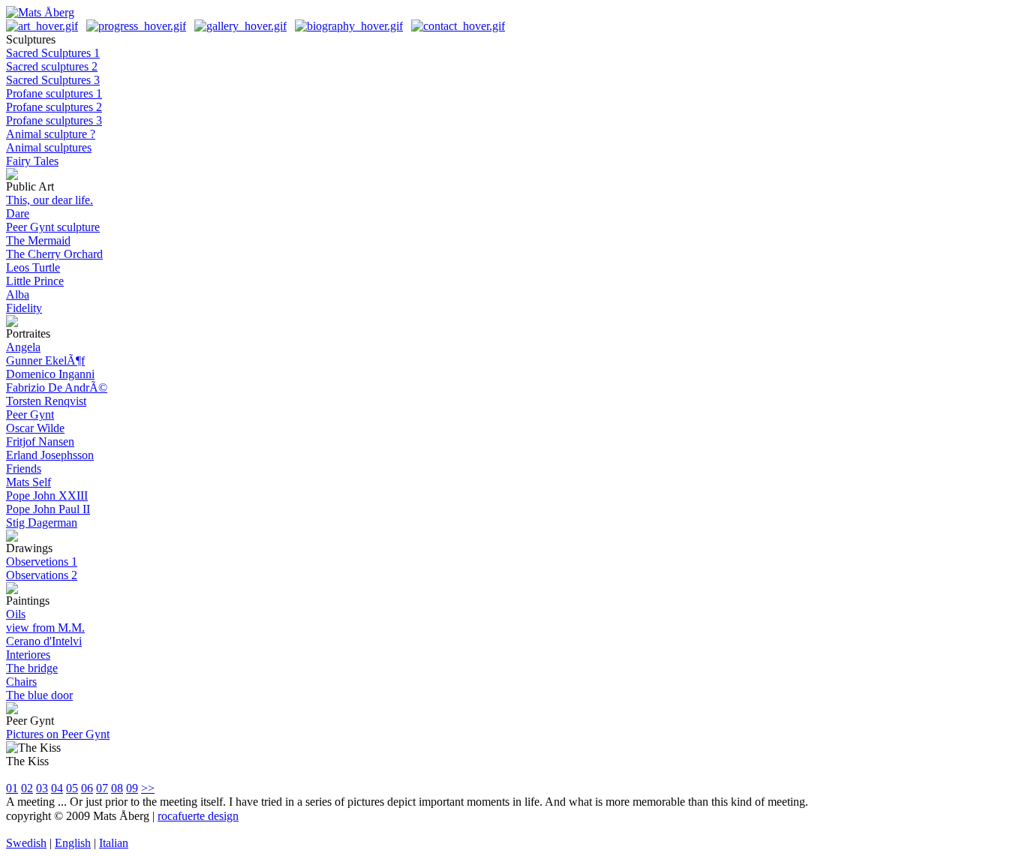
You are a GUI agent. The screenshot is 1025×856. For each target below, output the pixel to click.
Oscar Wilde (35, 428)
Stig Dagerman (41, 522)
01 (12, 788)
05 (72, 788)
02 (27, 788)
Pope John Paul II (48, 509)
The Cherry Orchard (54, 254)
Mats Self (28, 482)
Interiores (28, 654)
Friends (23, 468)
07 (102, 788)
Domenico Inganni (50, 374)
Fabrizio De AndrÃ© (56, 387)
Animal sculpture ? (50, 134)
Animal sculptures (49, 147)
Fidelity (24, 308)
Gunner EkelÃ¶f (45, 360)
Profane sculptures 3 (54, 120)
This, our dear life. (49, 200)
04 (57, 788)
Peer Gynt (30, 414)
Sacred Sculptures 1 (53, 53)
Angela (23, 347)
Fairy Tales (32, 161)
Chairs (21, 681)
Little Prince (35, 281)
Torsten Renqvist (46, 401)
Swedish (26, 842)
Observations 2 (41, 575)
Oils (16, 614)
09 (132, 788)
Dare (17, 213)
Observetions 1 (41, 561)
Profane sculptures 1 (54, 93)
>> (148, 788)
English (73, 842)
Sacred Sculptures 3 (53, 80)
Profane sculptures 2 (54, 107)
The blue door (39, 695)
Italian (113, 842)
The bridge (32, 668)
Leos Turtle (33, 267)
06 (87, 788)
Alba (17, 294)
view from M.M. (45, 627)
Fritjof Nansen (40, 441)
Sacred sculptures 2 (52, 66)
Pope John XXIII (47, 495)
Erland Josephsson (50, 455)
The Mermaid (38, 240)
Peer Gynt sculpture (53, 227)
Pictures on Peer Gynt (58, 734)
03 (42, 788)
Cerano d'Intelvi (44, 641)
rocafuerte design (198, 815)
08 (117, 788)
